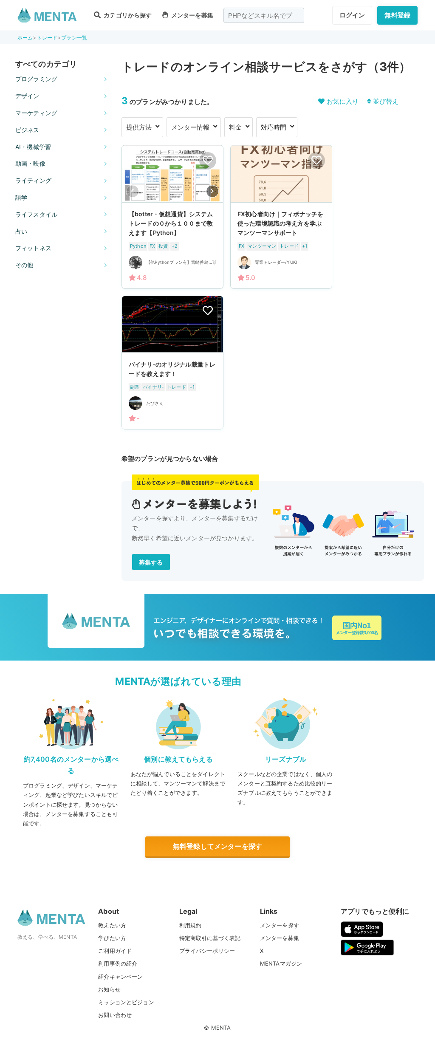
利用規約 (190, 925)
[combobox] (263, 15)
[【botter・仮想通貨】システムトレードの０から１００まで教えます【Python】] (172, 216)
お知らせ (109, 989)
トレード (47, 37)
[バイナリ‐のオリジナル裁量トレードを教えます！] (172, 362)
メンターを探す (279, 925)
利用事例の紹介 (117, 963)
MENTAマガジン (281, 963)
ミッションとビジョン (126, 1002)
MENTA (221, 1027)
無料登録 (397, 15)
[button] (212, 191)
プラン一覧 (74, 37)
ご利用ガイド (115, 950)
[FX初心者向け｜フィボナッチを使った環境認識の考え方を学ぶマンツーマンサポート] (281, 216)
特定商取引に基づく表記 (210, 938)
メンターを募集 (191, 15)
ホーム (25, 37)
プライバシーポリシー (207, 950)
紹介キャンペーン (120, 976)
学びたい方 (112, 938)
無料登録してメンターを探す (217, 846)
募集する (151, 562)
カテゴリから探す (127, 15)
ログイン (352, 15)
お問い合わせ (115, 1014)
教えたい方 (112, 925)
